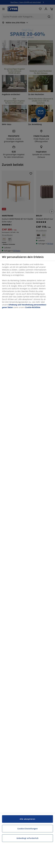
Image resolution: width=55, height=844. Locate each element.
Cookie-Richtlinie (32, 307)
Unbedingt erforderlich (27, 838)
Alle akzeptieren (27, 819)
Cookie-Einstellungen (27, 828)
